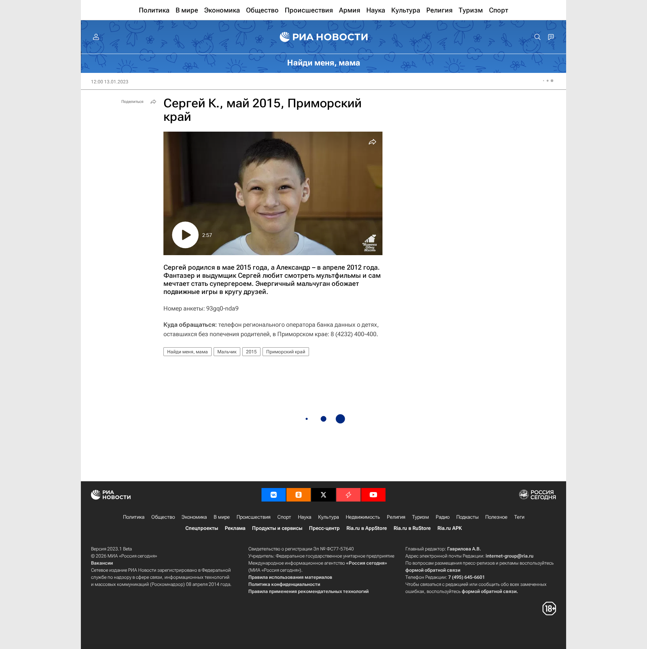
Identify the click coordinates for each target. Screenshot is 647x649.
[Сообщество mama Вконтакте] (273, 495)
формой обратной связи (432, 570)
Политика (134, 517)
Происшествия (254, 517)
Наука (304, 517)
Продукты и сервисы (277, 528)
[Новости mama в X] (323, 495)
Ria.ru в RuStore (412, 528)
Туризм (420, 517)
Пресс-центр (324, 528)
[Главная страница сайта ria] (323, 37)
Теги (519, 517)
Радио (443, 517)
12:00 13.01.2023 (109, 81)
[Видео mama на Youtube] (373, 495)
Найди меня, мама (187, 351)
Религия (396, 517)
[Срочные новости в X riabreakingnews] (348, 495)
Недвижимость (363, 517)
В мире (222, 517)
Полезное (496, 517)
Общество (163, 517)
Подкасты (467, 517)
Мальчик (227, 351)
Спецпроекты (201, 528)
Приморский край (285, 351)
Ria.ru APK (449, 528)
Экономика (194, 517)
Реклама (235, 528)
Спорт (284, 517)
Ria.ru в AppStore (366, 528)
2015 (251, 351)
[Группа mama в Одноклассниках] (298, 495)
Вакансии (102, 563)
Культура (328, 517)
